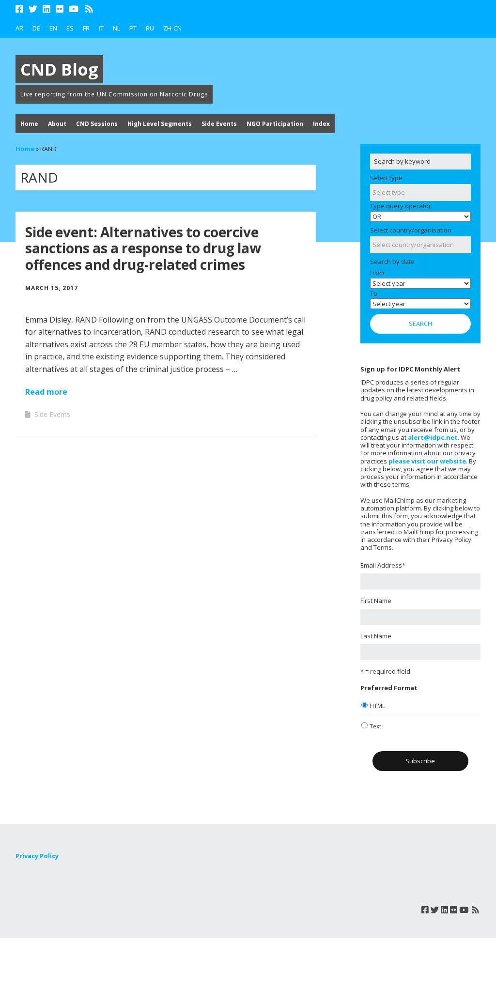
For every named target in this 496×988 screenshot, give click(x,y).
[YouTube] (73, 9)
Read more (46, 391)
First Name (375, 600)
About (57, 124)
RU (150, 28)
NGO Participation (275, 124)
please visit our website (427, 461)
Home (29, 124)
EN (53, 28)
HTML (377, 706)
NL (116, 28)
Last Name (375, 636)
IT (101, 28)
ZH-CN (172, 28)
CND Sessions (97, 124)
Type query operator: (401, 205)
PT (133, 28)
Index (321, 124)
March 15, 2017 (51, 288)
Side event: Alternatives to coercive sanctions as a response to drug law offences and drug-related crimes (143, 248)
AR (19, 28)
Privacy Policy (37, 855)
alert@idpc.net (433, 437)
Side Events (219, 124)
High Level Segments (159, 124)
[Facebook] (20, 9)
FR (86, 28)
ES (70, 28)
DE (36, 28)
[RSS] (89, 9)
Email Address (382, 565)
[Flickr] (59, 9)
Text (375, 726)
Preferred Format (389, 687)
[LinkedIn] (46, 9)
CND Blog (59, 69)
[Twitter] (33, 9)
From (377, 272)
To (373, 293)
